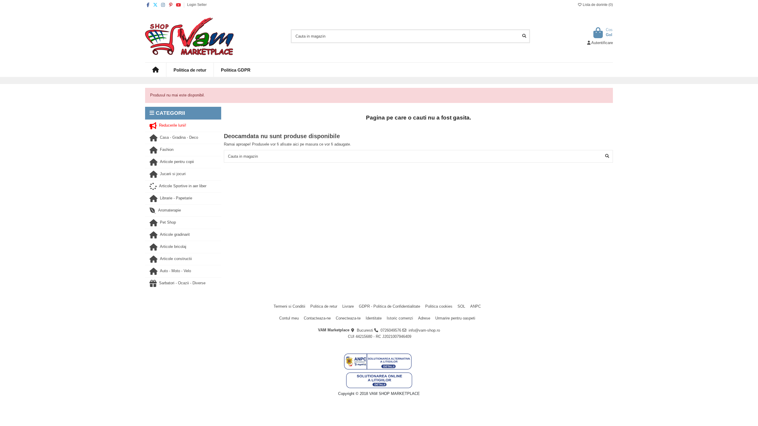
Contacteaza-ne (317, 318)
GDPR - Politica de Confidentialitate (389, 306)
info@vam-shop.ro (424, 330)
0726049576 (390, 330)
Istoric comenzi (400, 318)
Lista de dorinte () (597, 5)
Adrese (424, 318)
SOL (461, 306)
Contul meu (289, 318)
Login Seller (197, 5)
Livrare (348, 306)
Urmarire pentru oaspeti (455, 318)
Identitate (374, 318)
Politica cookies (438, 306)
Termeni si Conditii (289, 306)
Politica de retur (323, 306)
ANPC (475, 306)
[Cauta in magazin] (524, 36)
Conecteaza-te (348, 318)
